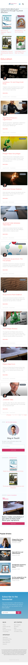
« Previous (8, 415)
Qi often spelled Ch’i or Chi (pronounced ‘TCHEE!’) (19, 578)
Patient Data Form (9, 364)
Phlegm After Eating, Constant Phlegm (17, 540)
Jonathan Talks (8, 399)
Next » (25, 415)
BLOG (4, 622)
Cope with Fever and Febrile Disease (17, 552)
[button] (19, 4)
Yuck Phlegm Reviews (10, 328)
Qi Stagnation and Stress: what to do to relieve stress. (19, 566)
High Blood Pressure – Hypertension (10, 118)
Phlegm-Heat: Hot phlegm (11, 153)
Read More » (5, 93)
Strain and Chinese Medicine (12, 189)
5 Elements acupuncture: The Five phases (13, 259)
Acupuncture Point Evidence (12, 294)
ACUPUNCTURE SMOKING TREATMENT (11, 224)
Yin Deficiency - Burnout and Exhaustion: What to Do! (7, 53)
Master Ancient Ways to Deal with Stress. (13, 471)
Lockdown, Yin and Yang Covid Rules (13, 83)
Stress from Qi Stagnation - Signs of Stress (6, 32)
